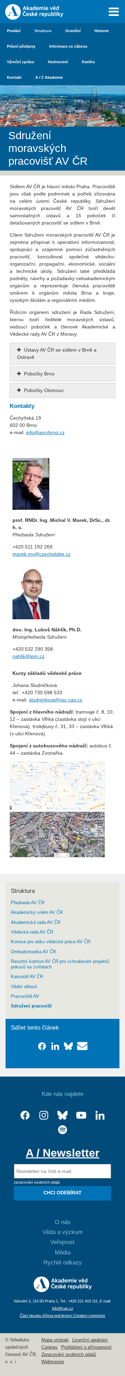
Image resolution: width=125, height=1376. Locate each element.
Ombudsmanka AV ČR (33, 951)
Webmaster (52, 1361)
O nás (62, 1222)
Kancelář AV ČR (27, 976)
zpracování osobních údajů (37, 1182)
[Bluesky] (62, 1115)
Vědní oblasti (24, 986)
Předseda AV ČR (27, 902)
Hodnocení (58, 62)
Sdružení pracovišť (31, 1006)
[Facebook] (25, 1115)
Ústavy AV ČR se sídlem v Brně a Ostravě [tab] (57, 353)
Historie (101, 31)
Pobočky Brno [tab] (39, 373)
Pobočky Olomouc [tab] (43, 390)
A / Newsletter (62, 1153)
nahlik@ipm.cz (28, 656)
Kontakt (14, 77)
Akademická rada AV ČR (35, 922)
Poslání (13, 31)
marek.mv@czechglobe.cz (41, 554)
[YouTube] (81, 1115)
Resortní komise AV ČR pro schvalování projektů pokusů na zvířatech (60, 964)
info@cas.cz (62, 1308)
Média (62, 1252)
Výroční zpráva (20, 62)
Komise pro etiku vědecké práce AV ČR (50, 941)
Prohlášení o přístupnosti (86, 1347)
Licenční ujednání (90, 1340)
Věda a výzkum (62, 1232)
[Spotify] (62, 1130)
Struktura (42, 31)
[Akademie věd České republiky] (63, 1290)
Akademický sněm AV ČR (37, 912)
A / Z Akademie (49, 77)
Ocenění (73, 31)
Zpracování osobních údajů (68, 1354)
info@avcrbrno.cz (45, 432)
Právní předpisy (21, 46)
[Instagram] (44, 1115)
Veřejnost (62, 1242)
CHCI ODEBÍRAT (62, 1192)
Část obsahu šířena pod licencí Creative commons (62, 1315)
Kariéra (88, 62)
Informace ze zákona (68, 46)
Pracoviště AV (25, 996)
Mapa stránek (55, 1340)
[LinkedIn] (100, 1115)
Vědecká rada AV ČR (32, 932)
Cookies (49, 1347)
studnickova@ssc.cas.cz (55, 700)
